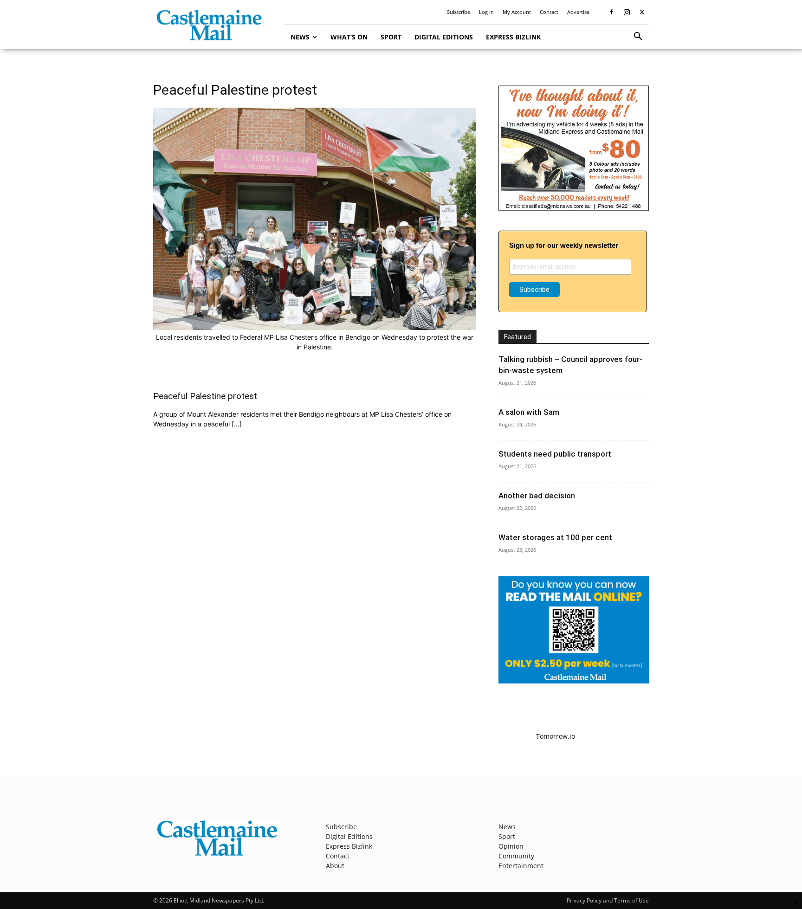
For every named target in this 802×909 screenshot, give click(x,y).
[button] (638, 37)
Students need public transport (554, 453)
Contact (549, 11)
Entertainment (520, 865)
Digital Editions (443, 36)
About (335, 865)
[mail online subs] (573, 681)
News (300, 36)
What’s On (349, 36)
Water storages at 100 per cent (555, 537)
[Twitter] (642, 12)
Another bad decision (536, 495)
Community (516, 855)
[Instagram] (627, 12)
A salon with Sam (528, 412)
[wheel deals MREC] (573, 208)
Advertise (578, 11)
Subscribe (458, 11)
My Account (517, 11)
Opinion (511, 846)
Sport (391, 36)
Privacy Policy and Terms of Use (608, 900)
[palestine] (314, 327)
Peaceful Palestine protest (205, 396)
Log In (486, 11)
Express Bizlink (513, 36)
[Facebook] (611, 12)
